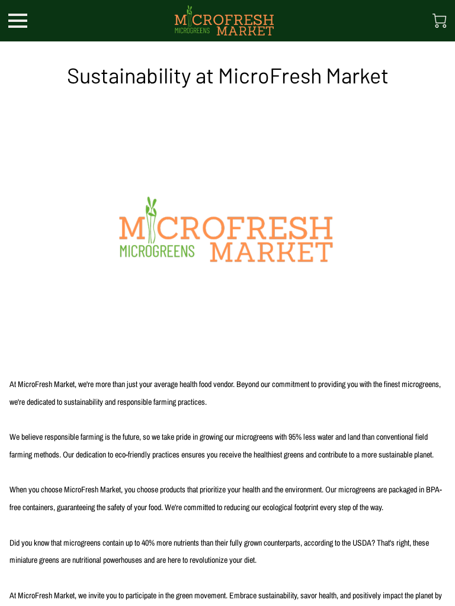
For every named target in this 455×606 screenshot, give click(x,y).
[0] (439, 21)
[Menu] (17, 21)
